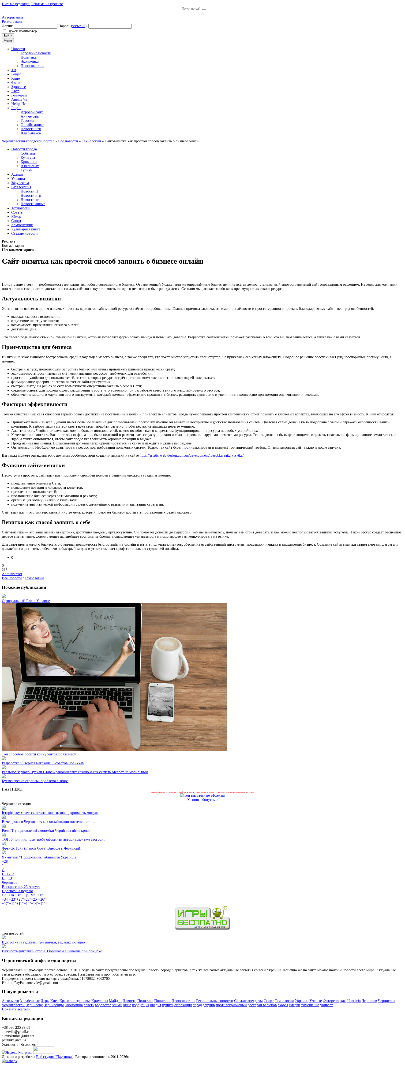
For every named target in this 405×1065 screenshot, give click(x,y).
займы (117, 1005)
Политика (145, 1001)
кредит (155, 1005)
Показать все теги (16, 1009)
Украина (301, 1001)
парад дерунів (204, 1005)
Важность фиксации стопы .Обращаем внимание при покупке (52, 951)
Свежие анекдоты (248, 1001)
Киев (54, 1001)
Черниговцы (54, 1005)
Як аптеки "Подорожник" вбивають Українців (39, 857)
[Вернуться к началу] (9, 1061)
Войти (8, 35)
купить (167, 1005)
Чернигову (34, 1005)
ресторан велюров (262, 1005)
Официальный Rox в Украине (26, 601)
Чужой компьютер (22, 31)
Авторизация (12, 17)
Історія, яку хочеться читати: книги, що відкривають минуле (50, 813)
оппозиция (183, 1005)
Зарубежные (30, 1001)
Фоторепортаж (334, 1001)
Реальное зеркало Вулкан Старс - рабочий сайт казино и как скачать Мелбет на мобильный (75, 772)
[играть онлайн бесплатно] (202, 929)
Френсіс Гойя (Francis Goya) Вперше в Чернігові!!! (42, 848)
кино (127, 1005)
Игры (45, 1001)
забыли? (78, 26)
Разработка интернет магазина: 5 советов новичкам (43, 763)
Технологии (34, 578)
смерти (294, 1005)
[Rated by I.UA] (43, 1052)
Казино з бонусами (202, 800)
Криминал (99, 1001)
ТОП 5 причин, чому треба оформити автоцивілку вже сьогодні (53, 839)
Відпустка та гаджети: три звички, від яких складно (43, 942)
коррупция (140, 1005)
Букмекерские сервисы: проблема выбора (35, 781)
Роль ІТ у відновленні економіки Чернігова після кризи (46, 830)
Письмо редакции (16, 4)
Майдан (115, 1001)
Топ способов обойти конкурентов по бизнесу (39, 754)
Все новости (12, 578)
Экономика (74, 1005)
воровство (103, 1005)
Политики (162, 1001)
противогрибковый (231, 1005)
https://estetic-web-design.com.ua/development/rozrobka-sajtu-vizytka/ (192, 455)
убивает (326, 1005)
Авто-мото (10, 1001)
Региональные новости (214, 1001)
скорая (283, 1005)
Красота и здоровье (75, 1001)
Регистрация (12, 21)
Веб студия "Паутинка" (54, 1057)
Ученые (315, 1001)
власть (89, 1005)
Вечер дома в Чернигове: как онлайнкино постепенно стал (49, 822)
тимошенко (310, 1005)
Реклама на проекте (47, 4)
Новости (129, 1001)
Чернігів (354, 1001)
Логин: (7, 26)
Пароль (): (72, 26)
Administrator (12, 574)
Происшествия (183, 1001)
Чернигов (369, 1001)
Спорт (269, 1001)
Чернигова (386, 1001)
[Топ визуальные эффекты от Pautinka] (202, 795)
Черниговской (13, 1005)
